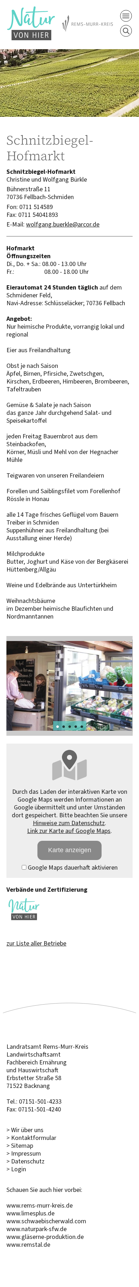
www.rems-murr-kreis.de (39, 1205)
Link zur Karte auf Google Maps (68, 831)
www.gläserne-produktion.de (45, 1237)
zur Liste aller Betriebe (36, 943)
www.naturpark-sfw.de (36, 1229)
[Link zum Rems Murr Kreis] (87, 19)
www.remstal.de (28, 1244)
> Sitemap (19, 1145)
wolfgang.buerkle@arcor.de (62, 224)
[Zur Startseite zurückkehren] (31, 10)
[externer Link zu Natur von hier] (24, 919)
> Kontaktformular (31, 1138)
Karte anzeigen (69, 850)
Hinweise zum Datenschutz (69, 823)
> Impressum (23, 1153)
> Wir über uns (24, 1130)
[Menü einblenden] (126, 16)
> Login (16, 1169)
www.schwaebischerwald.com (46, 1221)
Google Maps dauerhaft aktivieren (72, 867)
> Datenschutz (25, 1161)
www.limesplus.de (30, 1213)
